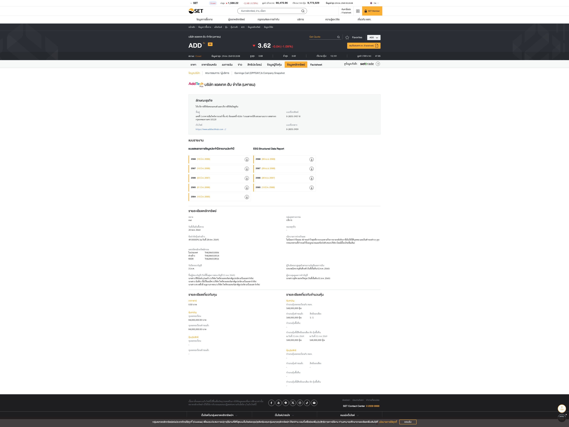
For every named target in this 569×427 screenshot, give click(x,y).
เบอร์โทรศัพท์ (292, 112)
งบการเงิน (227, 64)
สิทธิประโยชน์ (254, 64)
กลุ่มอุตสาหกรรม (293, 217)
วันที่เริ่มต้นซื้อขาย (196, 226)
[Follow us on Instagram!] (300, 403)
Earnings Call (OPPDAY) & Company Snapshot (260, 73)
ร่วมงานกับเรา (358, 400)
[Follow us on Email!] (314, 403)
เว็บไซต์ (199, 124)
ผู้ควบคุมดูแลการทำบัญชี (297, 275)
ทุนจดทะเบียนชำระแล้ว (198, 325)
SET (195, 3)
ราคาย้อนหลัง (209, 64)
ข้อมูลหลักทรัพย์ (296, 64)
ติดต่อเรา (346, 400)
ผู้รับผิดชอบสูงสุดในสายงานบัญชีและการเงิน (305, 265)
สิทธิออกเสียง (315, 313)
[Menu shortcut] (358, 11)
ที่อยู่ (198, 112)
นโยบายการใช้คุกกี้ (388, 422)
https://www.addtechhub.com (209, 129)
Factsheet (316, 64)
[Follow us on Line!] (285, 403)
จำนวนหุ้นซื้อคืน (293, 323)
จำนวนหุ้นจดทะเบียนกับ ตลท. (299, 304)
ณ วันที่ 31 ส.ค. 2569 (295, 336)
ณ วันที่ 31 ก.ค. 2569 (318, 336)
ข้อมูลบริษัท (194, 73)
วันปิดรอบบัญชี (195, 265)
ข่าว (240, 64)
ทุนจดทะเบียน (194, 316)
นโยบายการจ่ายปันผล (295, 236)
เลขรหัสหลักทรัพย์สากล (198, 249)
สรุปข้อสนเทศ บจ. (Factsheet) (361, 45)
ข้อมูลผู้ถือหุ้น (274, 64)
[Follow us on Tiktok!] (307, 403)
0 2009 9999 (372, 406)
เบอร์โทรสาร (291, 124)
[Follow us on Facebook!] (271, 403)
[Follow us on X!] (293, 403)
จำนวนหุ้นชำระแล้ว (294, 313)
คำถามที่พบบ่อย (372, 400)
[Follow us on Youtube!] (278, 403)
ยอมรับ (407, 422)
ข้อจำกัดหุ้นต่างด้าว (196, 236)
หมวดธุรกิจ (291, 226)
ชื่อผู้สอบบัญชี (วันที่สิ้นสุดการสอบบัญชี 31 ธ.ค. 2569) (211, 275)
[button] (272, 11)
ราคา (193, 64)
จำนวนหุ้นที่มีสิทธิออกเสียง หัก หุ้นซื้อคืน (303, 332)
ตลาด (190, 217)
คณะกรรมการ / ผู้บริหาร (217, 73)
